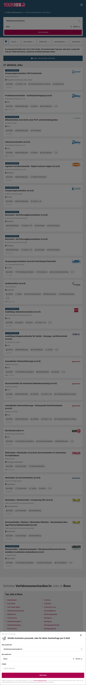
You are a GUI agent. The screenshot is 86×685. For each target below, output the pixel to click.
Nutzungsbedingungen (40, 680)
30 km (78, 659)
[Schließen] (81, 635)
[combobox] (41, 649)
